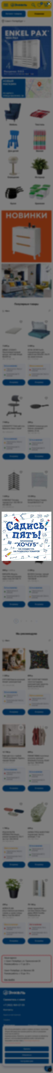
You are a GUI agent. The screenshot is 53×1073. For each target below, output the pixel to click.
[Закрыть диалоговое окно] (49, 3)
